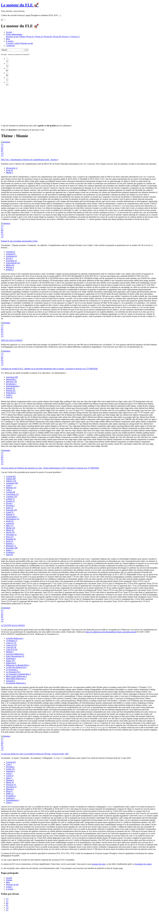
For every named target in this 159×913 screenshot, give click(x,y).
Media (10, 265)
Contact (17, 43)
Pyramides (11, 796)
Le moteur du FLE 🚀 (20, 5)
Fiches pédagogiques (14, 34)
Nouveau (11, 785)
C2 (2, 144)
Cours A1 (11, 643)
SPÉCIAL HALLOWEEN (11, 340)
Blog (8, 39)
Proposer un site (12, 37)
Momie (9, 172)
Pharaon (10, 267)
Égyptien (10, 505)
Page (9, 537)
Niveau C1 (66, 37)
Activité (11, 476)
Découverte (12, 168)
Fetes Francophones (15, 656)
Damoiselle (11, 379)
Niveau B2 (57, 37)
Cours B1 (11, 647)
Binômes (11, 488)
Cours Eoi (11, 649)
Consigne (11, 496)
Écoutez (10, 501)
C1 (2, 146)
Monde (10, 528)
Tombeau (10, 798)
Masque (10, 780)
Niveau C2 (75, 37)
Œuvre (10, 532)
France (10, 661)
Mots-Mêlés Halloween (16, 678)
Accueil (9, 32)
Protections (11, 393)
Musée (10, 530)
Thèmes (22, 37)
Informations (12, 519)
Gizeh (9, 773)
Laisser (10, 523)
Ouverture (11, 534)
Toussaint (10, 681)
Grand (9, 512)
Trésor (9, 802)
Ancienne (10, 252)
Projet (9, 541)
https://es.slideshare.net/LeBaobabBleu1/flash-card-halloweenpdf (111, 632)
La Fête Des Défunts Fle (16, 667)
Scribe (9, 395)
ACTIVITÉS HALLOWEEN (13, 625)
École (9, 170)
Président (11, 539)
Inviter (10, 521)
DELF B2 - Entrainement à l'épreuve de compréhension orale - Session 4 (29, 160)
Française (11, 510)
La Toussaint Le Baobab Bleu (18, 674)
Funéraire (10, 771)
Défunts (10, 652)
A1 (2, 155)
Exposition (11, 261)
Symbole (10, 552)
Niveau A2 (39, 37)
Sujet (9, 397)
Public (9, 793)
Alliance (11, 481)
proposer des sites (98, 864)
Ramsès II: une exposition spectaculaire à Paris (19, 241)
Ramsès (10, 270)
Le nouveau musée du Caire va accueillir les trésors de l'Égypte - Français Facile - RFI (35, 754)
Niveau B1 (48, 37)
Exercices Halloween (15, 654)
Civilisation (11, 640)
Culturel (10, 499)
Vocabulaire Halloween (16, 683)
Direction (11, 382)
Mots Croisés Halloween (16, 676)
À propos (9, 41)
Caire (9, 490)
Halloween (11, 663)
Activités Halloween (14, 638)
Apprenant (12, 377)
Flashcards (11, 658)
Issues (9, 778)
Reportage (12, 548)
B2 (2, 149)
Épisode (10, 388)
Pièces (9, 791)
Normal (10, 390)
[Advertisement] (75, 105)
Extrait (10, 769)
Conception (12, 494)
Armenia (10, 254)
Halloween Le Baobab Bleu (17, 665)
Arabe (9, 485)
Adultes (11, 479)
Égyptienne (11, 384)
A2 (2, 153)
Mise (9, 526)
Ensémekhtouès (13, 386)
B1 (2, 151)
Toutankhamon (12, 800)
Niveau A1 (30, 37)
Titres (9, 555)
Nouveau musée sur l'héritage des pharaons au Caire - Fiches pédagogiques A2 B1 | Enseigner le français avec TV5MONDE (50, 468)
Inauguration (11, 517)
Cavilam (10, 492)
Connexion (10, 45)
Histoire (10, 514)
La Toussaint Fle (13, 672)
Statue (9, 550)
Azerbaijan (11, 256)
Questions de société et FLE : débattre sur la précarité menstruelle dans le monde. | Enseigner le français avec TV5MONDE (49, 369)
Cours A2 (11, 645)
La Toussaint (12, 670)
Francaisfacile (13, 263)
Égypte (9, 258)
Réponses (11, 546)
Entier (9, 508)
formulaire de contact (143, 864)
